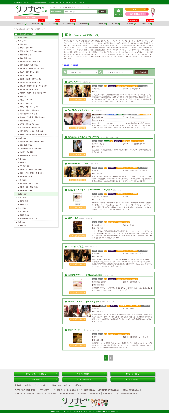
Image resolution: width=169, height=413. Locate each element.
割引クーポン (38, 23)
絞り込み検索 (141, 72)
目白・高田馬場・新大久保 (28, 128)
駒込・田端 (23, 58)
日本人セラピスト (45, 390)
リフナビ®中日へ (132, 374)
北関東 (75, 65)
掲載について (56, 385)
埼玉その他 (23, 190)
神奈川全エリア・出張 (27, 155)
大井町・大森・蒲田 (26, 107)
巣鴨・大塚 (23, 55)
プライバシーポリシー (41, 385)
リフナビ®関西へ (35, 379)
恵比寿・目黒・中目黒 (27, 110)
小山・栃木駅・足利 (26, 218)
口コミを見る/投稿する (77, 99)
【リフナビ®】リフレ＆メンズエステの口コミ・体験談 (81, 411)
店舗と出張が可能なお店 (131, 390)
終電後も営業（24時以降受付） (109, 390)
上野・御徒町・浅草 (26, 65)
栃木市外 (23, 212)
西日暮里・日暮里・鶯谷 (28, 62)
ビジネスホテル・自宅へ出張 (24, 393)
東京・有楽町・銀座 (26, 89)
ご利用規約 (27, 385)
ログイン (118, 15)
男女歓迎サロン (108, 393)
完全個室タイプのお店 (67, 393)
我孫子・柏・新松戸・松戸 (28, 169)
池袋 (21, 44)
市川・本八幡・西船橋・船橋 (29, 173)
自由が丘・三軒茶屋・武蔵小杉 (30, 117)
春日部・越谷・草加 (26, 187)
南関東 (66, 65)
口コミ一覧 (54, 23)
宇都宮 (22, 215)
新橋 (21, 96)
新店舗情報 (83, 24)
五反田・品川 (24, 103)
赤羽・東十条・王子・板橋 (28, 51)
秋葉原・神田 (24, 75)
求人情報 (115, 24)
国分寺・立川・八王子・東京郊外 (31, 134)
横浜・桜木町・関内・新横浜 (29, 142)
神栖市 (22, 204)
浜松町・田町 (24, 100)
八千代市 (23, 166)
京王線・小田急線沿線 (27, 124)
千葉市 (22, 163)
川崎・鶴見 (23, 145)
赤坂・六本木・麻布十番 (28, 82)
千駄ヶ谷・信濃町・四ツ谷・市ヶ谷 (31, 86)
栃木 (19, 208)
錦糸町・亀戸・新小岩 (27, 72)
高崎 (21, 226)
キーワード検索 (56, 12)
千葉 (19, 159)
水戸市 (22, 201)
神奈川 (20, 138)
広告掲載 (130, 24)
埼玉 (19, 180)
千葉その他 (23, 176)
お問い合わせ (79, 385)
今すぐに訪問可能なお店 (87, 390)
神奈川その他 (24, 152)
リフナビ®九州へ (132, 379)
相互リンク (148, 23)
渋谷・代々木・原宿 (26, 114)
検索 (102, 12)
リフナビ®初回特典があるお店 (127, 393)
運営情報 (18, 385)
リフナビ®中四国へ (83, 379)
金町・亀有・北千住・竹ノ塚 (29, 68)
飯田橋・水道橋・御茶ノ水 (28, 79)
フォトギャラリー (68, 23)
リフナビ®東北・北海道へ (35, 374)
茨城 (19, 197)
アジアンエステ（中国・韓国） (25, 390)
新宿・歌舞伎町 (25, 121)
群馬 (19, 222)
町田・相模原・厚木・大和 (28, 148)
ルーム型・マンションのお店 (47, 393)
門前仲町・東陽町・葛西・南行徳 (31, 93)
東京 (19, 41)
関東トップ (21, 24)
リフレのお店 (82, 393)
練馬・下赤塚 (24, 48)
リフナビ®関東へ (83, 374)
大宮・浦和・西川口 (26, 183)
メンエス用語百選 (99, 24)
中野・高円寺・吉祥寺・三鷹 (29, 131)
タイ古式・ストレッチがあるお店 (65, 390)
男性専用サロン (95, 393)
